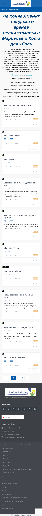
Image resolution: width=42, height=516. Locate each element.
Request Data (7, 466)
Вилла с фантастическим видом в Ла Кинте (20, 216)
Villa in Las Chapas (12, 135)
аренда (30, 75)
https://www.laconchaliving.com (14, 437)
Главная (4, 480)
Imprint (5, 459)
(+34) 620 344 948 (9, 431)
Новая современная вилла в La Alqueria (18, 296)
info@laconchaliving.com (11, 434)
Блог (3, 476)
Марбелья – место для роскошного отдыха (15, 498)
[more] (19, 116)
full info (35, 119)
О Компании (5, 505)
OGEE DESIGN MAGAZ (8, 473)
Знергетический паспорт (9, 483)
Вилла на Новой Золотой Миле (18, 105)
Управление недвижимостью (10, 512)
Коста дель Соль (6, 494)
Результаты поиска (7, 508)
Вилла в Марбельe (12, 271)
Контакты (4, 491)
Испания (4, 487)
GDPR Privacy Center (7, 448)
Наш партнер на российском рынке (12, 501)
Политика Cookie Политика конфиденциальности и (19, 469)
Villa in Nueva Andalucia (14, 358)
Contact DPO (7, 452)
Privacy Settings (7, 462)
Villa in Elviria (10, 159)
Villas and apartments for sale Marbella (17, 398)
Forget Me (6, 455)
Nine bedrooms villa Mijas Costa (18, 327)
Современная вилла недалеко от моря (19, 184)
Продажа (15, 75)
